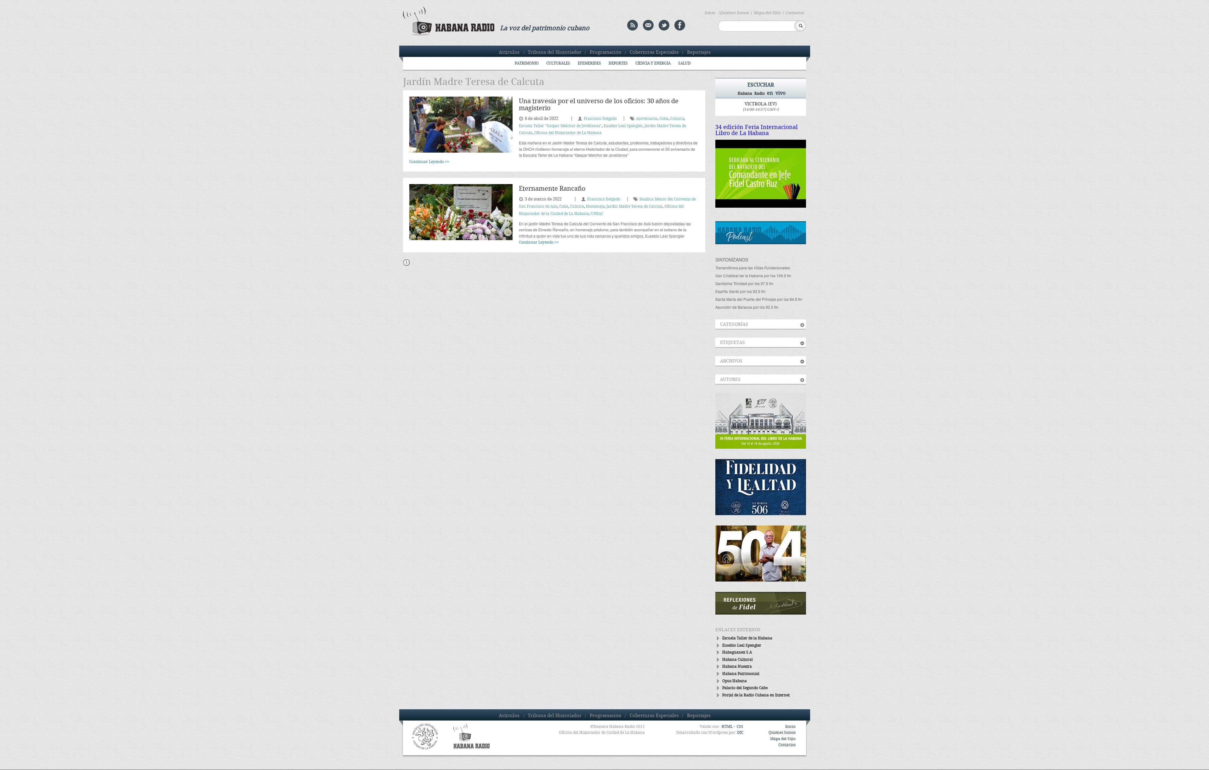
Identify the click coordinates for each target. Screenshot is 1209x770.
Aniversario (646, 119)
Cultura (677, 119)
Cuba (663, 119)
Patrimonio (527, 63)
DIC (740, 733)
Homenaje (595, 207)
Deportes (618, 63)
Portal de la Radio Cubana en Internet (756, 695)
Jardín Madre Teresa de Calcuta (634, 207)
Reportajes (699, 52)
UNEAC (597, 214)
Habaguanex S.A (737, 652)
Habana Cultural (737, 660)
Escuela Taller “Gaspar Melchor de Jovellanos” (560, 126)
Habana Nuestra (737, 667)
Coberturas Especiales (654, 52)
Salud (684, 63)
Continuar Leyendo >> (429, 162)
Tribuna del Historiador (555, 52)
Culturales (558, 63)
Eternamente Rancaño (552, 189)
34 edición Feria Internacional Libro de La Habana (756, 130)
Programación (606, 52)
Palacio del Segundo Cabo (745, 688)
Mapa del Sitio (766, 13)
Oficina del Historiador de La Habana (568, 133)
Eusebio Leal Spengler (623, 126)
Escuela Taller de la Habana (747, 638)
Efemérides (589, 63)
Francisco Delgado (600, 119)
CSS (740, 727)
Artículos (509, 52)
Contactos (794, 13)
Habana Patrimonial (740, 674)
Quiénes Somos (734, 13)
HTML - (729, 727)
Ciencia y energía (653, 63)
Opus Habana (734, 681)
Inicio (709, 13)
